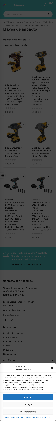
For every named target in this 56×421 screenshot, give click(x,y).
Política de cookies (12, 418)
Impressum (46, 418)
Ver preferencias (28, 412)
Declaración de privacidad (31, 418)
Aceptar (28, 397)
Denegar (28, 404)
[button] (52, 368)
